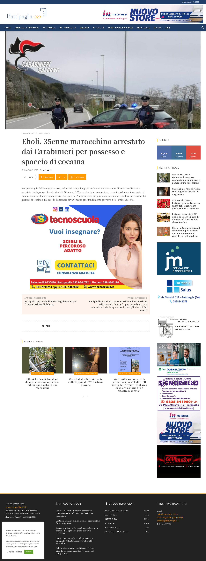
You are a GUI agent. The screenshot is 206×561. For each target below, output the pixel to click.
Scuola (158, 27)
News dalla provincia (27, 27)
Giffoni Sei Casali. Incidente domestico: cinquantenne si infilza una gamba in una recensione (42, 383)
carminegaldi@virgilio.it (168, 520)
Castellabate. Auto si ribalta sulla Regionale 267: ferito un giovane (86, 382)
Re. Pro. (47, 170)
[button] (202, 28)
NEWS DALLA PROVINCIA (39, 134)
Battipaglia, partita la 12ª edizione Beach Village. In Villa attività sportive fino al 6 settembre (185, 218)
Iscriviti (193, 147)
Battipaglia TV (68, 27)
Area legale (143, 27)
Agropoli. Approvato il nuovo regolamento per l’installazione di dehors (51, 303)
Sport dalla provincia (120, 27)
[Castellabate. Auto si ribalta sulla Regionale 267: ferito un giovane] (86, 360)
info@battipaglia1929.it (167, 514)
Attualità (98, 27)
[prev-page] (83, 397)
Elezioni (84, 27)
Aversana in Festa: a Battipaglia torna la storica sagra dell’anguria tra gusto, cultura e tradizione (186, 204)
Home (8, 27)
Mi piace (164, 147)
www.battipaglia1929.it (16, 507)
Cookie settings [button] (14, 551)
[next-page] (87, 397)
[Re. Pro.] (32, 326)
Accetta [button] (29, 552)
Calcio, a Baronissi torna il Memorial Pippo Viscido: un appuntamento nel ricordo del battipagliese (186, 232)
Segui (178, 147)
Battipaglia (49, 27)
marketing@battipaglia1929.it (170, 517)
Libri (168, 27)
